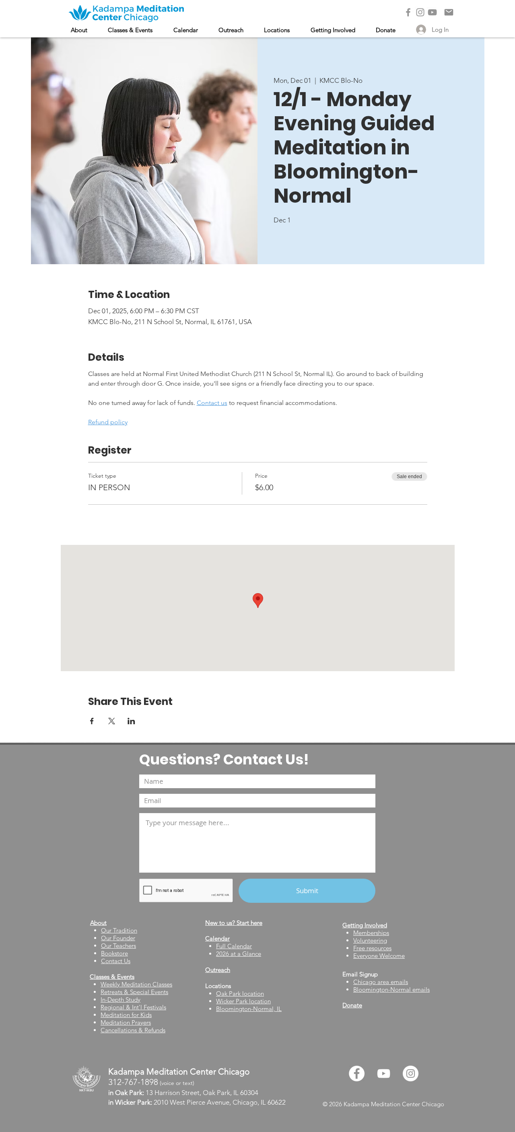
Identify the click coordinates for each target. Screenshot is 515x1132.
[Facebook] (408, 12)
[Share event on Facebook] (92, 721)
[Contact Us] (449, 12)
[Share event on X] (111, 721)
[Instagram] (420, 12)
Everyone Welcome (379, 955)
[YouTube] (432, 12)
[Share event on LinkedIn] (131, 721)
